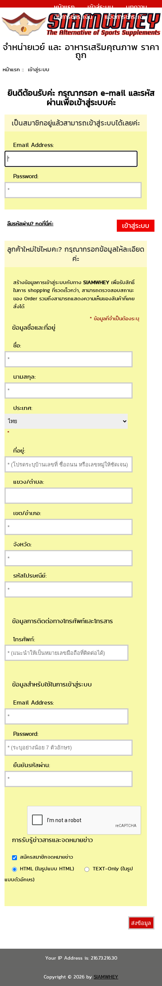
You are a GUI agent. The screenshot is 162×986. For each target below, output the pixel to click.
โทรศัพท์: (24, 639)
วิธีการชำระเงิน (73, 16)
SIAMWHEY (106, 976)
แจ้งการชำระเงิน (126, 16)
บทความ (136, 6)
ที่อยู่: (19, 450)
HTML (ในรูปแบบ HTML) (47, 868)
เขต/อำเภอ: (27, 513)
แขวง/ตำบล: (28, 481)
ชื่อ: (17, 345)
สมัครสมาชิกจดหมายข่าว (46, 857)
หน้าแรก (64, 6)
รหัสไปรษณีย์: (30, 575)
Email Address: (33, 145)
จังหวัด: (22, 544)
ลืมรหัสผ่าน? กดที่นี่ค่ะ (30, 223)
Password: (25, 176)
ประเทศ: (22, 408)
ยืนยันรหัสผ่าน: (31, 765)
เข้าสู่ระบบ (100, 6)
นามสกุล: (24, 376)
